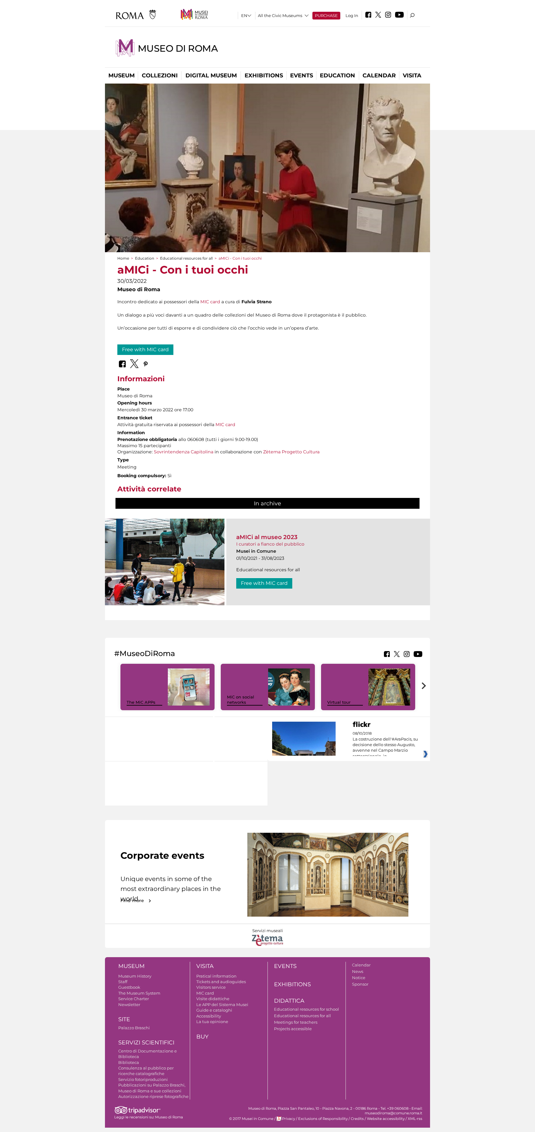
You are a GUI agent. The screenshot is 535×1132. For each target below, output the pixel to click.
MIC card (210, 302)
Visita (412, 75)
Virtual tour (338, 702)
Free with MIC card (145, 349)
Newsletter (129, 1004)
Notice (358, 977)
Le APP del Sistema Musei (222, 1004)
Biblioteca (128, 1062)
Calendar (379, 75)
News (357, 971)
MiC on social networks (240, 699)
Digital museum (211, 75)
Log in (352, 15)
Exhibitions (264, 75)
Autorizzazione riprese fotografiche (153, 1096)
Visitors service (211, 987)
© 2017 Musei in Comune (251, 1119)
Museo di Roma (178, 48)
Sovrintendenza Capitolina (183, 452)
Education (337, 75)
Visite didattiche (212, 998)
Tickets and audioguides (221, 981)
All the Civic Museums (280, 15)
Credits (357, 1119)
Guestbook (129, 987)
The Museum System (139, 993)
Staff (122, 981)
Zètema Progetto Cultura (291, 452)
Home (123, 258)
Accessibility (208, 1015)
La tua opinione (212, 1021)
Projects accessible (293, 1028)
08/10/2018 (385, 744)
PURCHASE (326, 15)
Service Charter (133, 998)
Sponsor (360, 984)
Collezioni (160, 75)
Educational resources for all (186, 258)
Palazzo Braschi (134, 1027)
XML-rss (415, 1119)
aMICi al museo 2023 (267, 537)
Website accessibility (386, 1119)
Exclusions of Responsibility (323, 1119)
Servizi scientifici (146, 1042)
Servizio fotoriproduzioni (143, 1079)
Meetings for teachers (295, 1022)
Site (124, 1019)
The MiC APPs (141, 702)
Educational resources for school (306, 1009)
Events (301, 75)
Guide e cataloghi (214, 1010)
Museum (121, 75)
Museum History (134, 976)
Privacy (288, 1119)
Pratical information (216, 976)
